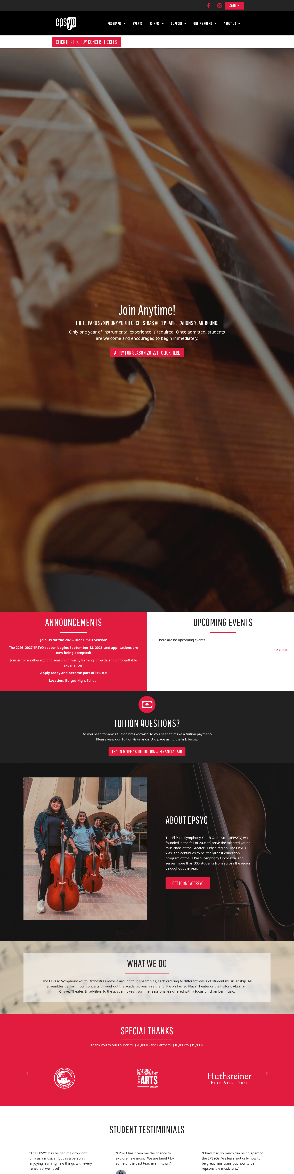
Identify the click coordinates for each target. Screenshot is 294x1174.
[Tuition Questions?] (147, 704)
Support (176, 23)
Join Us (155, 23)
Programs (115, 23)
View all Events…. (281, 649)
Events (138, 23)
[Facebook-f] (208, 5)
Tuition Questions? (147, 723)
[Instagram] (219, 5)
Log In (232, 5)
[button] (27, 1073)
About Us (230, 23)
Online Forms (203, 23)
